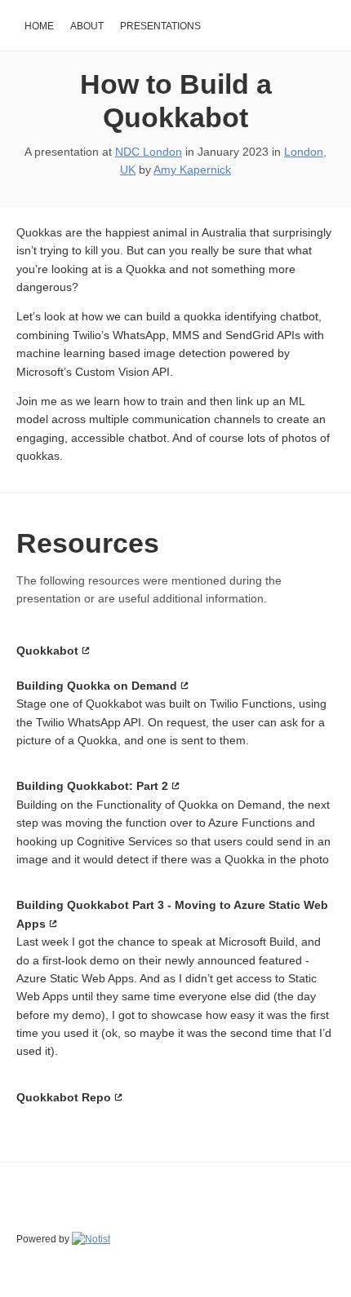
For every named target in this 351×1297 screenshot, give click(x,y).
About (87, 26)
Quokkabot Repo (63, 1097)
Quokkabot (47, 650)
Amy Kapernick (192, 169)
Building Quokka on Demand (96, 685)
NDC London (148, 151)
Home (39, 26)
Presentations (160, 26)
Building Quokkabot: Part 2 (92, 785)
